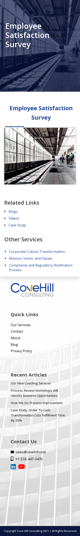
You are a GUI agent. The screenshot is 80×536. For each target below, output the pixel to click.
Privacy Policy (21, 351)
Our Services (21, 325)
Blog (14, 344)
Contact (17, 331)
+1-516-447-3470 (26, 459)
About (15, 338)
